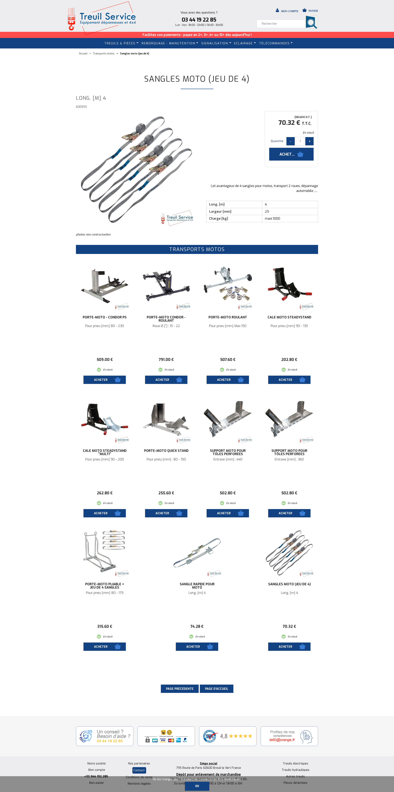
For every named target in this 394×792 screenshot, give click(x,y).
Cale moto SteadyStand (289, 317)
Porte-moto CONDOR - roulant (166, 319)
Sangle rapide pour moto (197, 586)
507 (228, 359)
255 (166, 493)
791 (166, 359)
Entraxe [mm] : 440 (227, 459)
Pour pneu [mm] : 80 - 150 (166, 459)
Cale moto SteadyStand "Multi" (105, 452)
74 (197, 626)
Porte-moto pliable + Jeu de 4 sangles (104, 586)
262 (105, 493)
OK (197, 786)
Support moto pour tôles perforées (228, 452)
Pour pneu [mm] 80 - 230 (104, 326)
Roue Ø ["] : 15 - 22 (166, 326)
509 (105, 359)
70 (289, 626)
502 (228, 493)
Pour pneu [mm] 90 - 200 (104, 459)
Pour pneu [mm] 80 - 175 (105, 593)
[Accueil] (101, 18)
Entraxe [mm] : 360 (289, 459)
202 (289, 359)
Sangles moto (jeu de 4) (197, 79)
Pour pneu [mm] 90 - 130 (289, 326)
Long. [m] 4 (197, 593)
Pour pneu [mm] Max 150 (227, 326)
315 (104, 626)
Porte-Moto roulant (227, 317)
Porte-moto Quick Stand (166, 450)
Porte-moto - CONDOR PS (105, 317)
